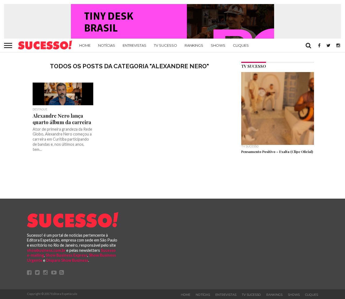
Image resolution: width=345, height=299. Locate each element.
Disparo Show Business (67, 260)
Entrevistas (134, 45)
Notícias (106, 45)
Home (85, 45)
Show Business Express (66, 255)
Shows (218, 45)
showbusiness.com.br (46, 250)
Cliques (241, 45)
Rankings (194, 45)
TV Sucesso (165, 45)
